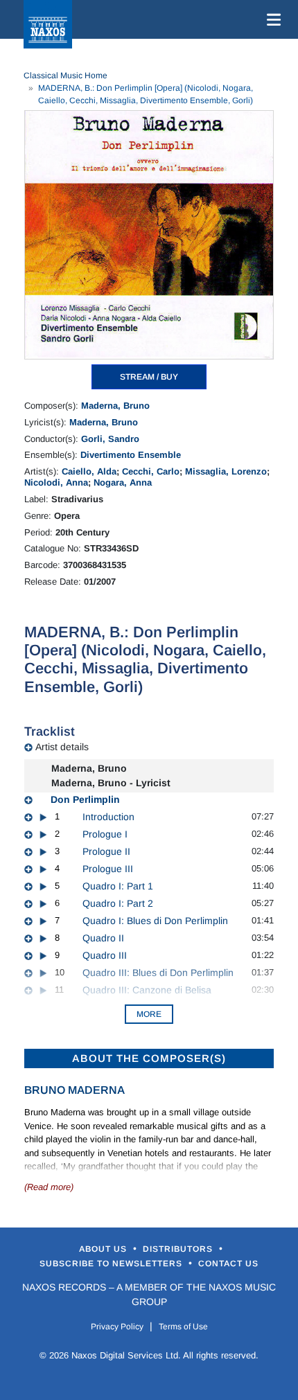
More (149, 1014)
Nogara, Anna (123, 482)
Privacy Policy (117, 1326)
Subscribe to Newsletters (112, 1263)
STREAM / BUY (149, 377)
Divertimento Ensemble (130, 455)
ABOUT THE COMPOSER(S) (149, 1058)
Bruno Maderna (74, 1090)
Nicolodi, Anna (56, 482)
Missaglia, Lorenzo (226, 471)
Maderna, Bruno (115, 405)
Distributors (179, 1249)
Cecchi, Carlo (150, 471)
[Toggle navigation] (271, 19)
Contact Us (228, 1263)
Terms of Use (183, 1326)
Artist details (62, 746)
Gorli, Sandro (110, 439)
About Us (104, 1249)
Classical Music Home (65, 75)
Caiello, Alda (89, 471)
